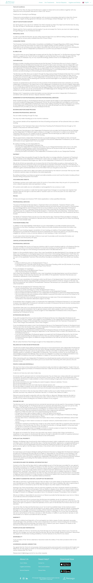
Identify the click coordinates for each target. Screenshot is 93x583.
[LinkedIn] (27, 578)
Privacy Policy (41, 570)
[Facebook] (20, 578)
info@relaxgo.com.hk (67, 57)
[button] (49, 2)
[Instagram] (23, 578)
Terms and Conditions (44, 566)
